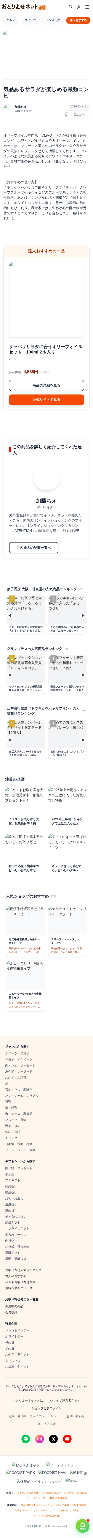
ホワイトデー (14, 1336)
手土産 (9, 1174)
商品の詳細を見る (46, 385)
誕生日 (9, 1210)
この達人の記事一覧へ (33, 547)
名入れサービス (15, 1234)
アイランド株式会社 (27, 1492)
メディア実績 (46, 1424)
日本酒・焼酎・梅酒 (18, 1144)
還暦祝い (11, 1204)
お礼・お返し (14, 1198)
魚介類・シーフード (18, 1071)
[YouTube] (67, 1439)
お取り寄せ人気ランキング (23, 1270)
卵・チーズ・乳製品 (18, 1113)
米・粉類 (11, 1107)
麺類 (8, 1101)
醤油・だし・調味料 (18, 1089)
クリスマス (12, 1360)
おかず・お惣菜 (15, 1077)
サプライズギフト (17, 1228)
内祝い (9, 1240)
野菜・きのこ (14, 1126)
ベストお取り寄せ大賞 (20, 1282)
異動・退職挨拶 (15, 1258)
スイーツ (30, 20)
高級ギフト (12, 1222)
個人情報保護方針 (51, 1492)
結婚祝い (11, 1186)
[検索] (70, 6)
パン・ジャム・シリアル (21, 1095)
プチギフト (12, 1180)
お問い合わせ (76, 1416)
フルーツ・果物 (15, 1120)
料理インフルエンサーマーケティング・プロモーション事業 (46, 1510)
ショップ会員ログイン (46, 1408)
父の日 (9, 1348)
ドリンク (11, 1138)
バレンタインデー (17, 1330)
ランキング (53, 20)
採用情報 (69, 1492)
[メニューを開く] (87, 7)
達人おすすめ (78, 20)
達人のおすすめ (15, 1276)
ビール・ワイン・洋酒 (20, 1150)
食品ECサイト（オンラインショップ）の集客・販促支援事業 (53, 1505)
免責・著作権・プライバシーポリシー (34, 1416)
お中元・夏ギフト (17, 1354)
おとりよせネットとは (28, 1400)
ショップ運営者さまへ (65, 1400)
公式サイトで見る (46, 399)
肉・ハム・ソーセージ (20, 1065)
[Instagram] (39, 1439)
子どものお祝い (15, 1216)
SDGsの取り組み (58, 1498)
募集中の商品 (14, 1306)
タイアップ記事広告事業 (47, 1515)
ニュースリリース (35, 1498)
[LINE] (25, 1439)
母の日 (9, 1342)
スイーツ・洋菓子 (17, 1053)
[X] (53, 1439)
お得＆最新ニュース (18, 1288)
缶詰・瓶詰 (12, 1132)
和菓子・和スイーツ (18, 1059)
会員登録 (11, 1312)
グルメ (10, 20)
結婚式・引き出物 (17, 1246)
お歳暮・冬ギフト (17, 1366)
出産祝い (11, 1192)
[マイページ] (78, 6)
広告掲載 (82, 1492)
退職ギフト (12, 1252)
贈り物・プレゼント (18, 1168)
